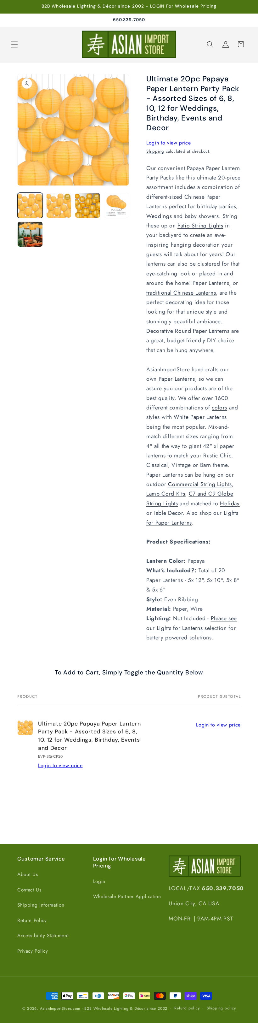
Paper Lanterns (177, 379)
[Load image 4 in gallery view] (116, 205)
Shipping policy (221, 1008)
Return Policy (32, 920)
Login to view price (168, 142)
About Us (27, 874)
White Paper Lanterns (200, 417)
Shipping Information (40, 905)
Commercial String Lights (200, 484)
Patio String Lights (200, 225)
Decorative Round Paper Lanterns (187, 331)
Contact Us (29, 889)
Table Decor (168, 513)
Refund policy (186, 1008)
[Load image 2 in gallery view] (59, 205)
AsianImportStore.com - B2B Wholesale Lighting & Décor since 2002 (103, 1008)
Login (99, 881)
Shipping (155, 151)
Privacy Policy (32, 951)
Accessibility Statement (43, 935)
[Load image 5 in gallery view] (30, 234)
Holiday (230, 503)
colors (219, 407)
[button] (14, 44)
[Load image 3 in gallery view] (87, 205)
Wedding (158, 216)
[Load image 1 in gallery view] (30, 205)
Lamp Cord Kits (165, 494)
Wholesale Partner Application (127, 896)
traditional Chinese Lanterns (181, 293)
